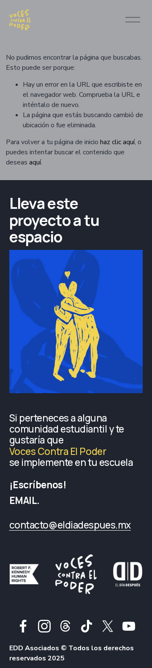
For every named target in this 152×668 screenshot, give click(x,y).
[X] (107, 626)
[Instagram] (44, 626)
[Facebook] (23, 626)
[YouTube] (129, 626)
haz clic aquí (117, 142)
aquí (35, 162)
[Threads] (65, 626)
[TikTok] (86, 626)
